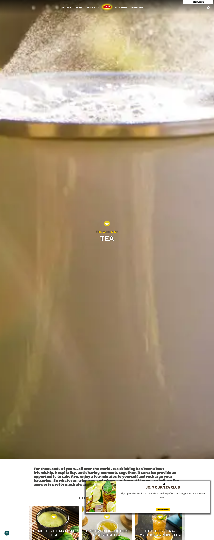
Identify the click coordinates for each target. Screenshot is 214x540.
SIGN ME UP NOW (163, 509)
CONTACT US (198, 2)
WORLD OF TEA (93, 7)
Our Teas (65, 7)
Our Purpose (137, 7)
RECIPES (79, 7)
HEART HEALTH (121, 7)
